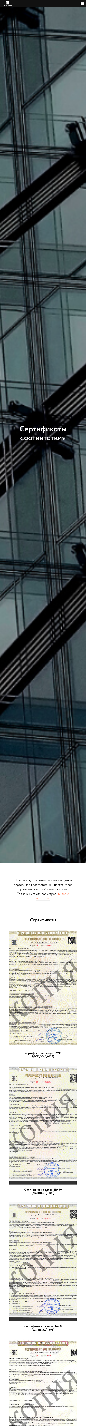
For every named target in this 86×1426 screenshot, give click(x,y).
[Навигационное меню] (82, 3)
